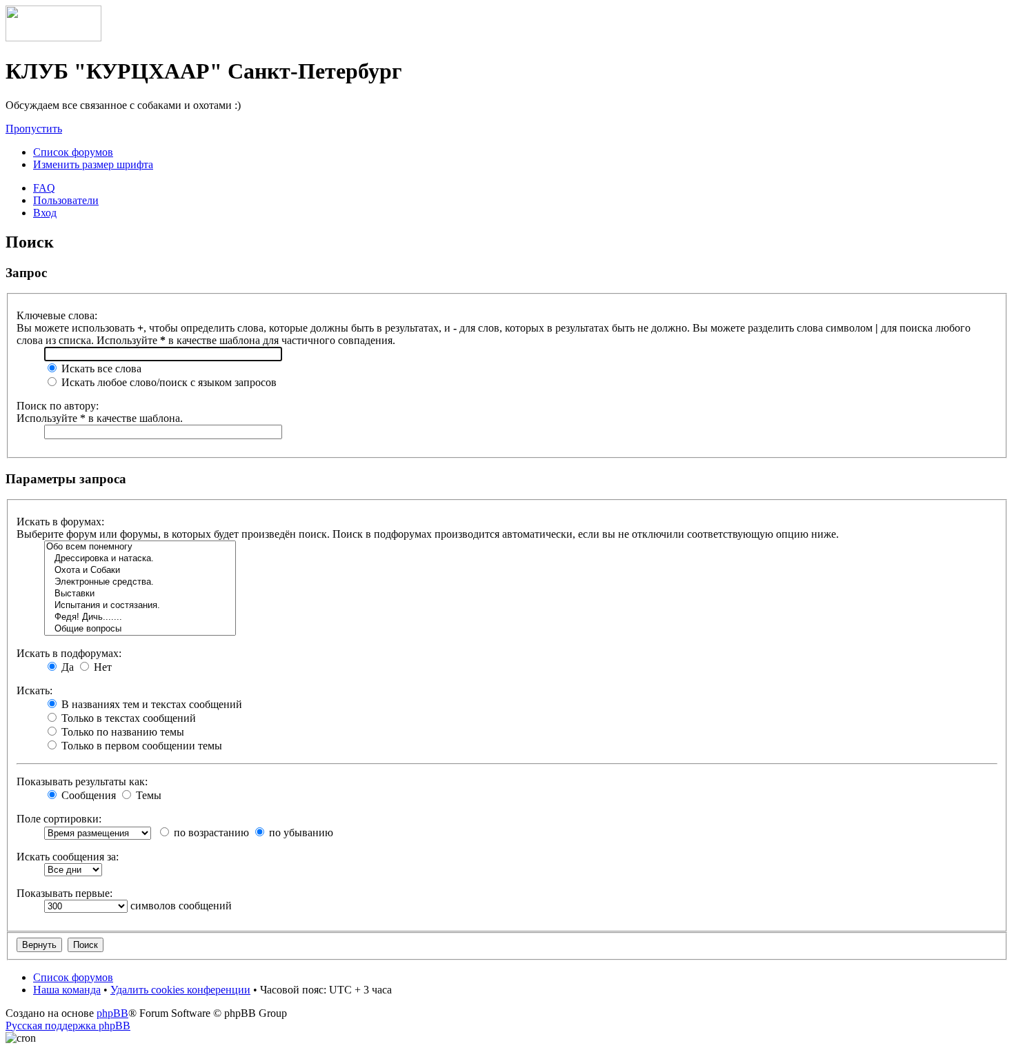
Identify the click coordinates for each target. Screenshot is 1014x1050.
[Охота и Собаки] (140, 570)
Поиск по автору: (58, 406)
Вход (45, 213)
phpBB (112, 1013)
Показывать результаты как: (82, 781)
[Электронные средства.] (140, 582)
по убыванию (299, 832)
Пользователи (66, 200)
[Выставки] (140, 594)
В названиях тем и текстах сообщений (150, 704)
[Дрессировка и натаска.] (140, 559)
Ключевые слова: (57, 315)
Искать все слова (100, 368)
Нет (101, 667)
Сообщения (87, 795)
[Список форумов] (53, 37)
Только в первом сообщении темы (140, 745)
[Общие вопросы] (140, 629)
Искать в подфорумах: (69, 653)
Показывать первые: (64, 893)
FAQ (44, 188)
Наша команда (67, 990)
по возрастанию (210, 832)
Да (66, 667)
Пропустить (34, 128)
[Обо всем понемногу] (140, 547)
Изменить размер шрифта (93, 164)
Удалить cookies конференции (180, 990)
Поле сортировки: (59, 819)
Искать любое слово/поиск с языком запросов (168, 382)
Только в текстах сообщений (127, 718)
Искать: (34, 690)
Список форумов (73, 152)
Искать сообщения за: (68, 856)
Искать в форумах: (60, 521)
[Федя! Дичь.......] (140, 617)
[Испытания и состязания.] (140, 606)
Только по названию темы (121, 732)
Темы (147, 795)
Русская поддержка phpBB (68, 1025)
